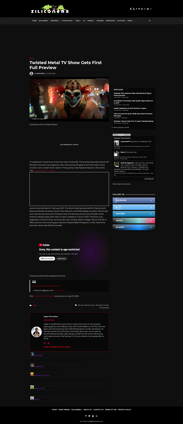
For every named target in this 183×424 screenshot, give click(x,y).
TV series (44, 171)
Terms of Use (110, 410)
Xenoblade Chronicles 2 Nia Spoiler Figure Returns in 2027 (131, 146)
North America (90, 305)
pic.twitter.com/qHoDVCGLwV (46, 286)
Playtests (121, 20)
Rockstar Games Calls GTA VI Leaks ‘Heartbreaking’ (134, 121)
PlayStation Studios (103, 305)
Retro (123, 152)
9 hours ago (123, 158)
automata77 (125, 141)
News (31, 58)
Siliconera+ (44, 20)
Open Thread (64, 410)
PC (84, 20)
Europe (81, 305)
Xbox (78, 20)
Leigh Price (40, 73)
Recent (121, 135)
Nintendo (54, 20)
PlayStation (67, 20)
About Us (87, 410)
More (129, 20)
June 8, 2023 (59, 290)
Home (34, 20)
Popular (127, 135)
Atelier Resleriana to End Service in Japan (130, 108)
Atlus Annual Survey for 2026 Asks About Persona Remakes (131, 173)
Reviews (100, 20)
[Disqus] (69, 378)
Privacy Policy (124, 410)
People (115, 135)
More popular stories (121, 127)
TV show (43, 296)
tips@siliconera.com (95, 421)
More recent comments (121, 184)
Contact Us (98, 410)
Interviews (110, 20)
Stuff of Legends (127, 163)
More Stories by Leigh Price (57, 347)
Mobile (90, 20)
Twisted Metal (104, 308)
